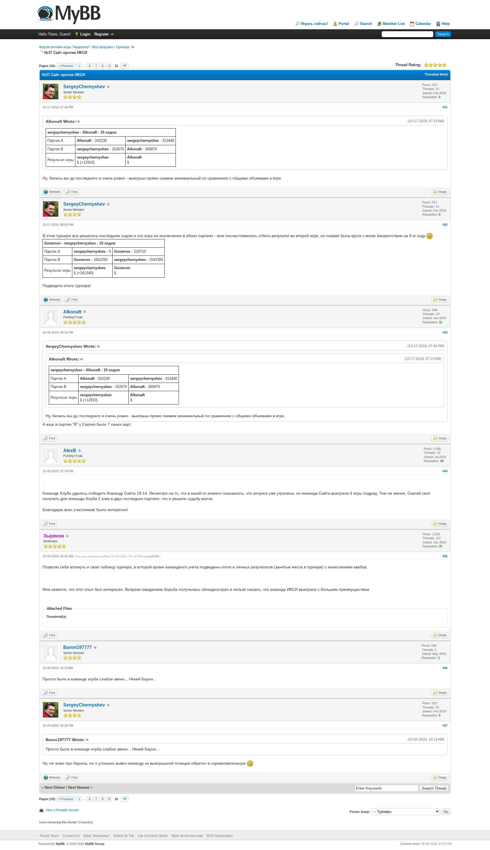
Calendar (423, 24)
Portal (344, 24)
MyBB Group (94, 843)
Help (446, 24)
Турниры (123, 47)
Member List (394, 24)
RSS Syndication (220, 836)
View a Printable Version (62, 810)
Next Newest (78, 787)
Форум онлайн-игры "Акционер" (64, 47)
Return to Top (123, 836)
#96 (444, 668)
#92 (444, 224)
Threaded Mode (436, 74)
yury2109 (152, 556)
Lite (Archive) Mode (153, 836)
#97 (444, 725)
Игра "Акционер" (96, 836)
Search (366, 24)
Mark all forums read (187, 836)
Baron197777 (77, 647)
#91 (444, 107)
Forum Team (49, 836)
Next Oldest (55, 787)
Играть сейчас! (314, 24)
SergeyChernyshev (84, 86)
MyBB (60, 843)
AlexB (69, 450)
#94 (444, 471)
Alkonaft (72, 311)
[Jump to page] (125, 66)
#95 (444, 556)
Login (85, 34)
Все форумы (103, 47)
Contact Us (71, 836)
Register (101, 34)
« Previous (66, 66)
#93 (444, 332)
